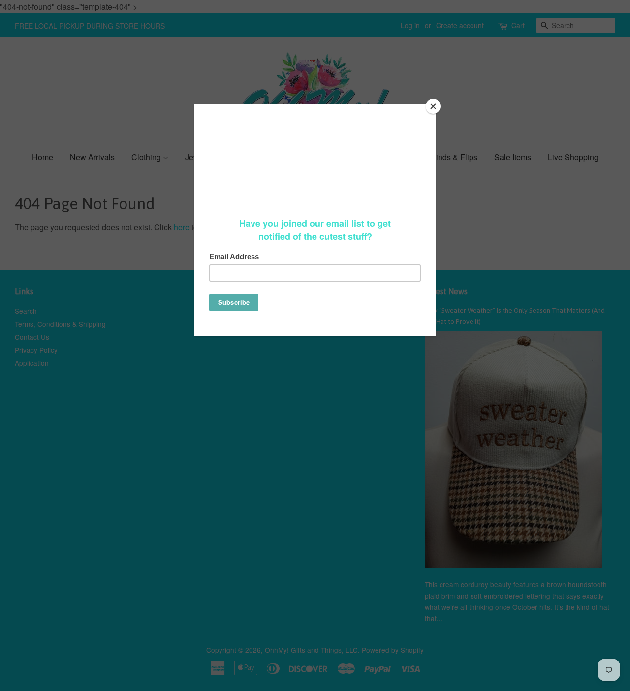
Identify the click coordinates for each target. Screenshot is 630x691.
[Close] (433, 106)
